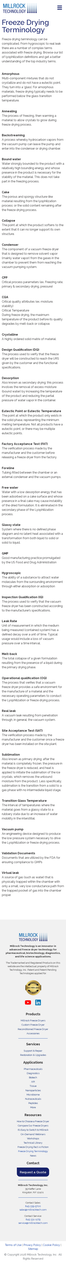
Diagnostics (33, 1073)
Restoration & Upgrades (33, 1055)
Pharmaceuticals (33, 1069)
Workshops (33, 1138)
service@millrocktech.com (33, 1223)
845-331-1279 (33, 1219)
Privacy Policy (32, 1244)
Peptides (33, 1103)
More (33, 1107)
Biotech (33, 1077)
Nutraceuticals (33, 1098)
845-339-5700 (33, 1206)
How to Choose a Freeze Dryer (33, 1121)
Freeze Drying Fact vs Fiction (33, 1147)
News (33, 1155)
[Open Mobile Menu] (59, 7)
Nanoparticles (33, 1090)
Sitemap (33, 1248)
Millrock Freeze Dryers (33, 1020)
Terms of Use (13, 1244)
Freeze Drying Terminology (33, 1151)
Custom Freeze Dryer (33, 1024)
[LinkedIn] (38, 1002)
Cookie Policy (51, 1244)
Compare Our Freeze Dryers (33, 1125)
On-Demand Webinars (33, 1134)
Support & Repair (33, 1050)
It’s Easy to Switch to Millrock (33, 1129)
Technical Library (33, 1142)
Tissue (33, 1086)
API (33, 1081)
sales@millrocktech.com (33, 1209)
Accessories (33, 1033)
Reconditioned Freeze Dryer (33, 1029)
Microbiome (33, 1094)
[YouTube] (28, 1002)
